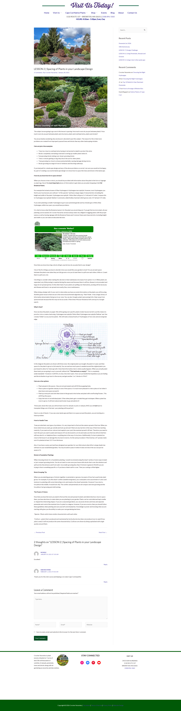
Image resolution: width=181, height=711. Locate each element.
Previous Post (39, 532)
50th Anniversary (124, 47)
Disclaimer (86, 705)
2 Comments (38, 72)
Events (104, 13)
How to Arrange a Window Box (133, 88)
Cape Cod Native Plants (75, 13)
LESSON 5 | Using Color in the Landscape (132, 60)
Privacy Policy (107, 705)
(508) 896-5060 (108, 17)
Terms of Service (96, 705)
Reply (105, 564)
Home (46, 13)
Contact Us (132, 13)
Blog (113, 13)
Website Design (118, 705)
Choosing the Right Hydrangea (133, 79)
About (121, 13)
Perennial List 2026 (125, 43)
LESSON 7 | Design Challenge (128, 50)
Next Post (103, 532)
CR (120, 88)
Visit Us (56, 13)
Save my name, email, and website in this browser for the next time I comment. (61, 632)
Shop (93, 13)
